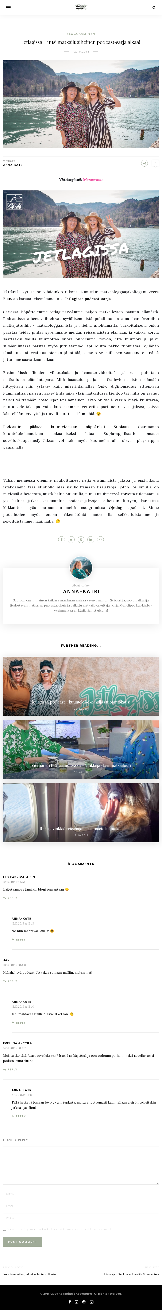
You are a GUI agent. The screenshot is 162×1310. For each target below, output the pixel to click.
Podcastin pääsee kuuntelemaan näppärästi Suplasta (66, 426)
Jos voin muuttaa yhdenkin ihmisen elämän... (30, 1274)
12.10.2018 (81, 51)
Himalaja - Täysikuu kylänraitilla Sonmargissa (131, 1274)
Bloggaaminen (81, 34)
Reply (13, 898)
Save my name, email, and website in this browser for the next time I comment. (60, 1229)
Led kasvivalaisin (19, 877)
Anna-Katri (13, 165)
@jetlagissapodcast (126, 507)
